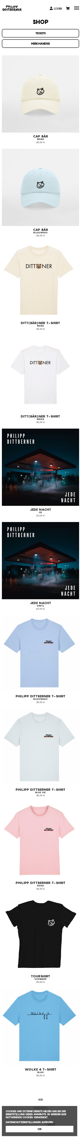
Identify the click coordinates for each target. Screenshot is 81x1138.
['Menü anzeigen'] (76, 9)
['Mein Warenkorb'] (68, 8)
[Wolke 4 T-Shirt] (40, 1027)
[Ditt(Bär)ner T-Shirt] (40, 280)
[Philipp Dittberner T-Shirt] (40, 840)
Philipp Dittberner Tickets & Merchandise (12, 8)
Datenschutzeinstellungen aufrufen (29, 1122)
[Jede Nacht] (40, 560)
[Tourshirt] (40, 933)
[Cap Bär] (40, 187)
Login (57, 8)
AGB (40, 1099)
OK (39, 1129)
